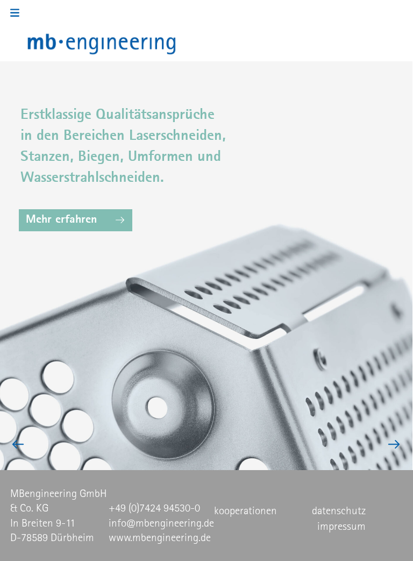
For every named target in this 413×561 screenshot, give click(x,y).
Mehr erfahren (61, 218)
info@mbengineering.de (161, 522)
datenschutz (339, 510)
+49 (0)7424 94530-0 (154, 507)
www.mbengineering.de (160, 537)
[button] (18, 13)
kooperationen (245, 510)
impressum (341, 526)
